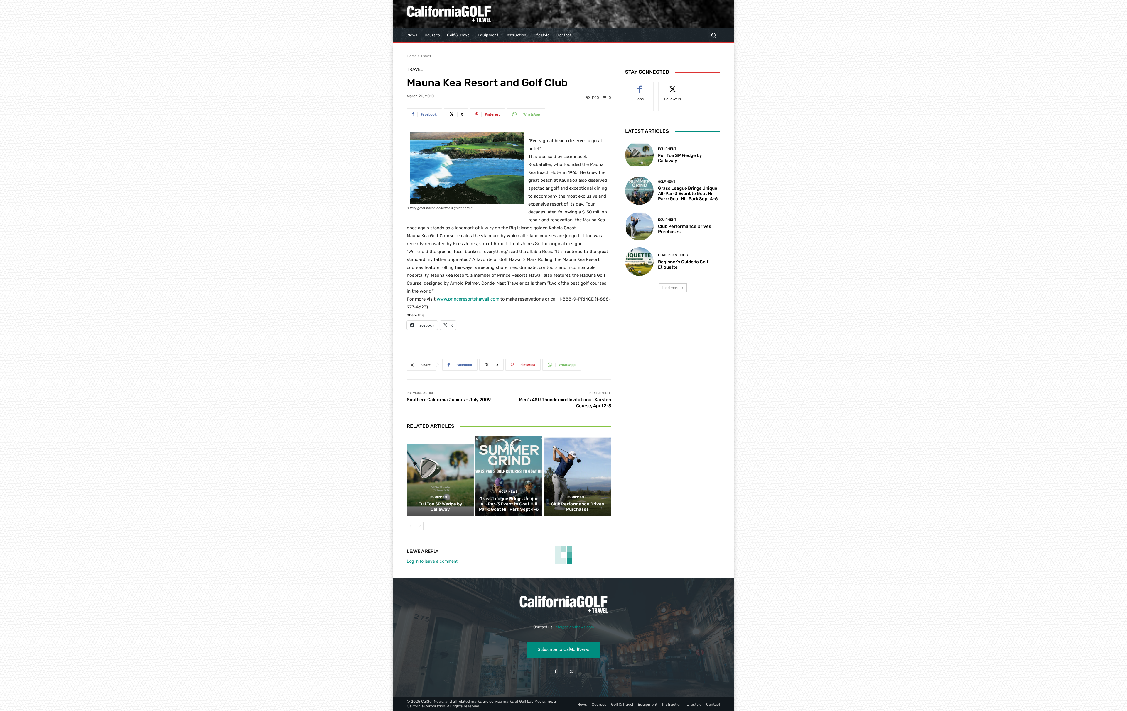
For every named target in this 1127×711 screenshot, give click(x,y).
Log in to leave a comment (432, 561)
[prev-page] (410, 526)
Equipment (439, 496)
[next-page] (420, 526)
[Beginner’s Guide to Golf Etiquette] (639, 261)
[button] (713, 35)
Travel (426, 55)
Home (412, 55)
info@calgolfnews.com (574, 627)
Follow (673, 86)
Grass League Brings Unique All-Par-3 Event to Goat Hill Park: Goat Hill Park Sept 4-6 (509, 504)
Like (639, 86)
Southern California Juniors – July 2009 (449, 399)
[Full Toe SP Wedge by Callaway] (440, 476)
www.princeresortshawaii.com (468, 299)
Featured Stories (673, 255)
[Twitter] (571, 671)
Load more (670, 287)
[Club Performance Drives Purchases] (577, 476)
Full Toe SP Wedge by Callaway (440, 506)
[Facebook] (555, 671)
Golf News (508, 491)
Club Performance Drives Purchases (577, 506)
